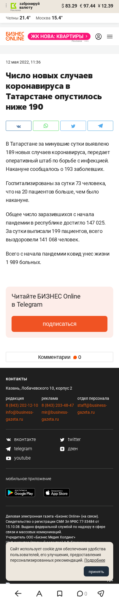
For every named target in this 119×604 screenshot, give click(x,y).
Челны (12, 18)
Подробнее (94, 560)
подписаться (60, 324)
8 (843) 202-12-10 (22, 405)
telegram (22, 448)
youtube (22, 458)
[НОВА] (57, 36)
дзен (72, 448)
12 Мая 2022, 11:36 (23, 62)
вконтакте (24, 439)
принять (96, 571)
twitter (74, 439)
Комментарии (59, 357)
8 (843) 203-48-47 (58, 405)
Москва (43, 18)
